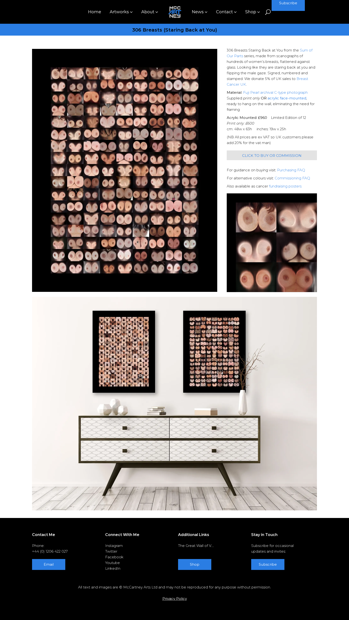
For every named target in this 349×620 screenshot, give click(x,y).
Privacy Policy (174, 598)
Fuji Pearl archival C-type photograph (275, 92)
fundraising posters (285, 186)
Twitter (111, 551)
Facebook (114, 557)
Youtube (112, 562)
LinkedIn (112, 568)
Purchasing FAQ (291, 170)
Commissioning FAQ (292, 178)
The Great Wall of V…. (196, 545)
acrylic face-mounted (287, 98)
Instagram (114, 545)
